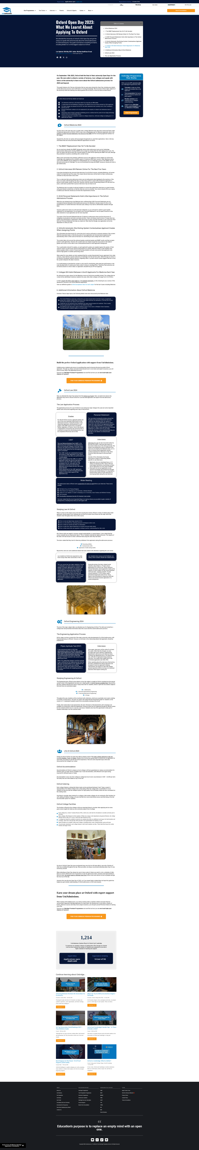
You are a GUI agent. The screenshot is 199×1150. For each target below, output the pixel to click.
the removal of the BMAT (85, 133)
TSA (101, 1102)
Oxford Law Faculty (88, 396)
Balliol (74, 758)
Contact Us (59, 1109)
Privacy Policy (125, 1095)
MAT (101, 1109)
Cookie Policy (125, 1097)
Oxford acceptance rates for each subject (83, 284)
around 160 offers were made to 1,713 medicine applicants (77, 281)
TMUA (101, 1104)
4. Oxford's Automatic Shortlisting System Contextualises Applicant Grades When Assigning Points (123, 42)
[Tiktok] (101, 1139)
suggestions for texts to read (86, 483)
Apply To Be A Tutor (126, 1090)
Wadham (64, 758)
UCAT (92, 157)
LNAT (101, 1090)
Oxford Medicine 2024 (111, 28)
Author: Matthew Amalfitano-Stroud (82, 52)
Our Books (59, 1097)
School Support (82, 1102)
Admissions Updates (83, 1097)
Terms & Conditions (126, 1100)
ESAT (101, 1092)
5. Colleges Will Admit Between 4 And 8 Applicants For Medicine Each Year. (122, 46)
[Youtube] (92, 1139)
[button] (140, 23)
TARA (101, 1097)
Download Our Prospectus (62, 1104)
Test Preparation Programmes (85, 1092)
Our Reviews (59, 1092)
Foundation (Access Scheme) (63, 1102)
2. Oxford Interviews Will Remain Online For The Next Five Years (122, 34)
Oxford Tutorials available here (99, 683)
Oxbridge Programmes (83, 1090)
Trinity (68, 758)
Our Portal (59, 1100)
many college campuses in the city (103, 756)
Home (57, 53)
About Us (59, 1090)
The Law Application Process (113, 56)
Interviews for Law (93, 443)
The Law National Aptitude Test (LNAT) (68, 443)
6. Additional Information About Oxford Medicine (118, 50)
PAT (59, 663)
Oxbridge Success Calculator (85, 1100)
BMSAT (101, 1095)
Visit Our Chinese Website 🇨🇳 (128, 1092)
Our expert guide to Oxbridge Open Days (76, 875)
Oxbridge (70, 53)
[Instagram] (97, 1139)
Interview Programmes (83, 1095)
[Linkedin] (106, 1139)
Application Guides (63, 53)
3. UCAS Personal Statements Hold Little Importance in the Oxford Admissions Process (123, 37)
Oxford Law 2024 (109, 53)
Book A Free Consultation (84, 1104)
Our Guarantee (60, 1095)
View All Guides (103, 1112)
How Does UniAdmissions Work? (64, 1107)
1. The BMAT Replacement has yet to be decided (118, 31)
